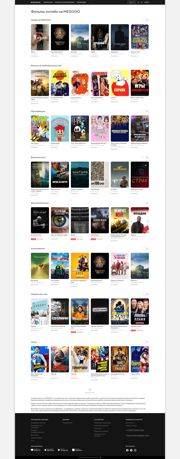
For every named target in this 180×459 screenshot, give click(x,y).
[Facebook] (127, 450)
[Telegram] (131, 450)
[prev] (143, 20)
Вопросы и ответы (131, 426)
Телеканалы (48, 2)
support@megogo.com (137, 435)
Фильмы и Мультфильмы (65, 2)
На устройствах (99, 419)
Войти (147, 2)
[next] (147, 20)
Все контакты (130, 423)
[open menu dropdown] (90, 2)
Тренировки (81, 2)
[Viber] (135, 450)
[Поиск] (138, 2)
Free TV (131, 2)
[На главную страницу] (35, 2)
